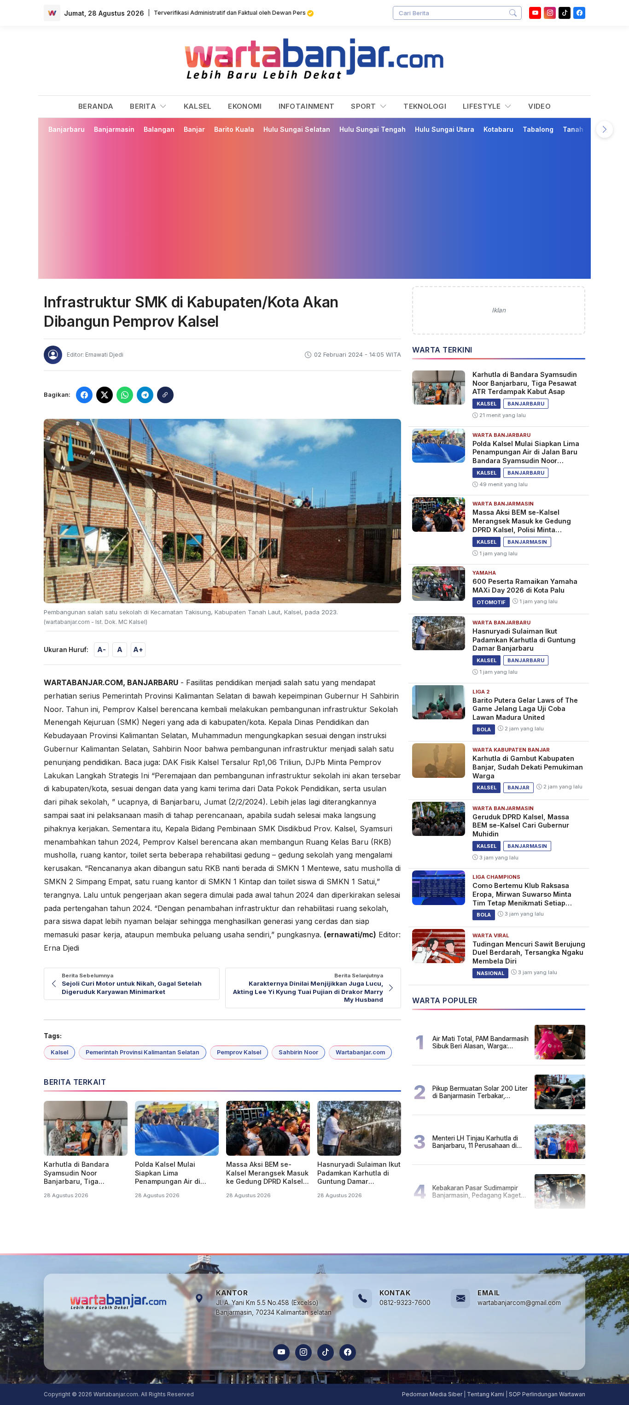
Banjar (194, 129)
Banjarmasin (114, 129)
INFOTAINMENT (307, 106)
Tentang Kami (485, 1394)
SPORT (364, 106)
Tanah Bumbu (585, 129)
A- (101, 649)
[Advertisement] (314, 205)
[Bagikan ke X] (104, 395)
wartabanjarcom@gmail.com (519, 1302)
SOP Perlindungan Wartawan (547, 1394)
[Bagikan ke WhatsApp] (124, 395)
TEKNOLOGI (424, 106)
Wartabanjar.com (360, 1052)
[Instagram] (550, 13)
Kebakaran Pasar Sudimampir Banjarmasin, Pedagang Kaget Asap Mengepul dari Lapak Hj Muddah (476, 1191)
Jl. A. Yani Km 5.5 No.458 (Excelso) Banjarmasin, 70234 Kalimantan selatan (274, 1308)
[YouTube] (535, 13)
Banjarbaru (66, 129)
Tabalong (538, 129)
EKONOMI (245, 106)
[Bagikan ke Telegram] (145, 395)
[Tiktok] (565, 13)
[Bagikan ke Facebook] (84, 395)
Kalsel (59, 1052)
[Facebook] (579, 13)
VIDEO (539, 106)
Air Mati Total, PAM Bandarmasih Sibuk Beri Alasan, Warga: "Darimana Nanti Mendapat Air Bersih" (480, 1042)
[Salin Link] (165, 395)
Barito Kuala (234, 129)
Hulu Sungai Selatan (296, 129)
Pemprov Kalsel (239, 1052)
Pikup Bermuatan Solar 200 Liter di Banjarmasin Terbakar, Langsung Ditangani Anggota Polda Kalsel (480, 1092)
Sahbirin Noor (298, 1052)
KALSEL (198, 106)
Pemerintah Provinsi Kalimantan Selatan (142, 1052)
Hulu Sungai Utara (444, 129)
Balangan (159, 129)
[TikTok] (325, 1352)
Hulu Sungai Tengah (372, 129)
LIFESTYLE (483, 106)
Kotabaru (498, 129)
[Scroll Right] (604, 129)
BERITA (144, 106)
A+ (138, 649)
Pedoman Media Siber (432, 1394)
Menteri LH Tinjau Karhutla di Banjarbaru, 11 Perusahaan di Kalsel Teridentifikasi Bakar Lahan (475, 1142)
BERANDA (95, 106)
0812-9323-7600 (405, 1302)
